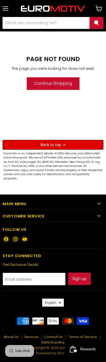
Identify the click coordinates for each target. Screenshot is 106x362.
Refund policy (53, 342)
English (50, 302)
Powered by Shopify (53, 353)
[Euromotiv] (53, 8)
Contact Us (53, 336)
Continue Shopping (53, 83)
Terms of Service (82, 336)
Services (31, 336)
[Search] (96, 23)
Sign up (79, 279)
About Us (11, 336)
